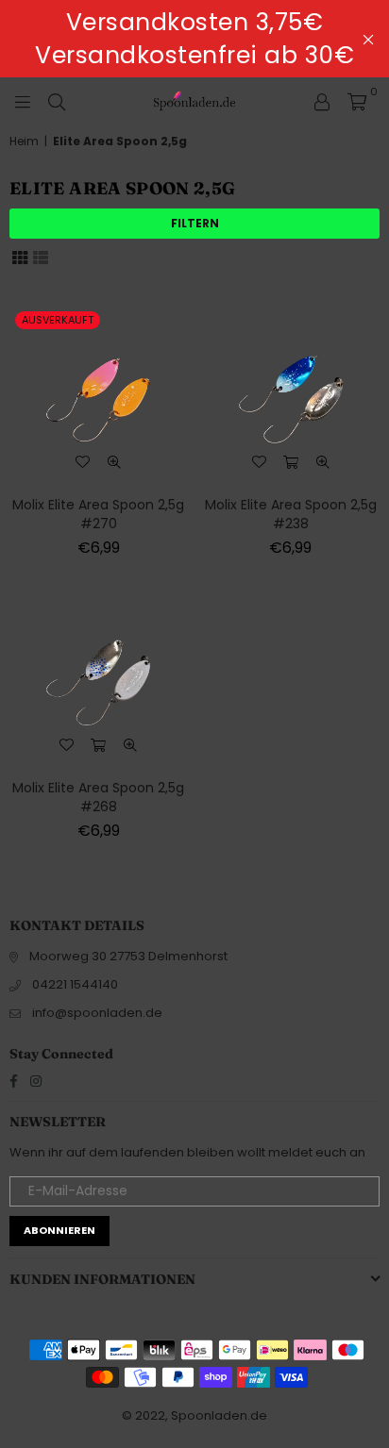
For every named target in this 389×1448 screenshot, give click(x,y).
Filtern (195, 223)
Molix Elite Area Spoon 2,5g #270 (98, 514)
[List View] (40, 256)
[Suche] (57, 101)
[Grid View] (19, 256)
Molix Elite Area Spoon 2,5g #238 (291, 514)
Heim (24, 141)
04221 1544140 (75, 984)
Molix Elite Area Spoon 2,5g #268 (98, 797)
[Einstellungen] (322, 101)
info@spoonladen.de (97, 1013)
